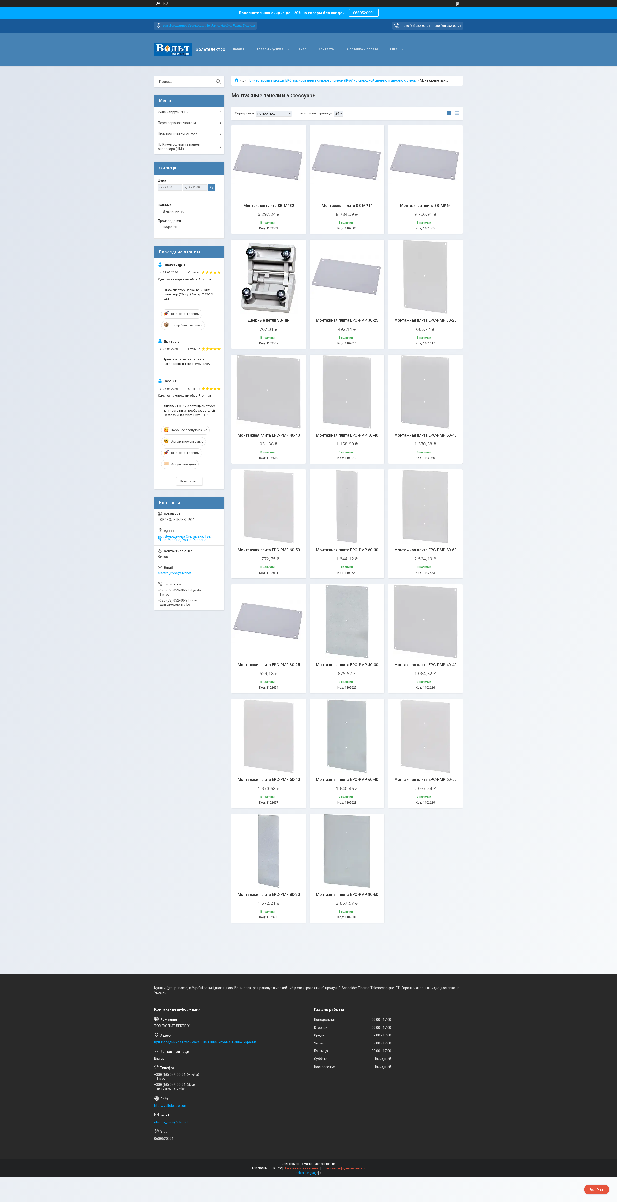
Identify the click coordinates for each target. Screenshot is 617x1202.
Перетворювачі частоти (177, 123)
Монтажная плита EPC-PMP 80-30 (347, 550)
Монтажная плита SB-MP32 (268, 205)
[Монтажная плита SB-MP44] (347, 162)
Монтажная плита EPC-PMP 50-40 (347, 435)
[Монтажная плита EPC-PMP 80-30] (347, 506)
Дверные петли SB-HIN (269, 320)
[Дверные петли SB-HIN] (268, 277)
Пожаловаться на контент (302, 1168)
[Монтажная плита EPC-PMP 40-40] (268, 392)
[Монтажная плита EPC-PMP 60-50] (268, 506)
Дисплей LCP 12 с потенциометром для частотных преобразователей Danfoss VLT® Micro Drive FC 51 (189, 410)
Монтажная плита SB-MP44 (347, 205)
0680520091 (364, 13)
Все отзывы (189, 481)
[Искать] (218, 81)
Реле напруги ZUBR (173, 112)
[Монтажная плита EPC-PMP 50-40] (347, 392)
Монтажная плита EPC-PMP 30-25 (347, 320)
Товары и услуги (270, 49)
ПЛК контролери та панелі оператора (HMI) (179, 146)
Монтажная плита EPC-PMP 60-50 (269, 550)
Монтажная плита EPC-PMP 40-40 (269, 435)
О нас (301, 49)
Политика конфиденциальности (344, 1168)
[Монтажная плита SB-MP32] (268, 162)
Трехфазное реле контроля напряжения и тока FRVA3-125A (187, 361)
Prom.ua (329, 1164)
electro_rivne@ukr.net (174, 573)
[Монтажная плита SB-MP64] (425, 162)
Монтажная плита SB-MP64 (425, 205)
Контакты (326, 49)
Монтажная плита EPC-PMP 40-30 (347, 665)
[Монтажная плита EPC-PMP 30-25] (347, 277)
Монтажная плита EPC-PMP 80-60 (425, 550)
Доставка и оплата (362, 49)
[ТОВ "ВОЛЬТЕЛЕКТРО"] (173, 49)
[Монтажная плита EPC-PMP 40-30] (347, 621)
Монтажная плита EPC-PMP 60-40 (425, 435)
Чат (600, 1189)
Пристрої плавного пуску (177, 133)
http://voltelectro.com (170, 1106)
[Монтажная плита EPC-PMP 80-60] (425, 506)
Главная (238, 49)
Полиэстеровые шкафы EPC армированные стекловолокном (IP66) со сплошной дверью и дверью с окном (332, 80)
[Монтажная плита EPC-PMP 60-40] (425, 392)
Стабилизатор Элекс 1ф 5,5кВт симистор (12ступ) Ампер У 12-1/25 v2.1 (189, 294)
